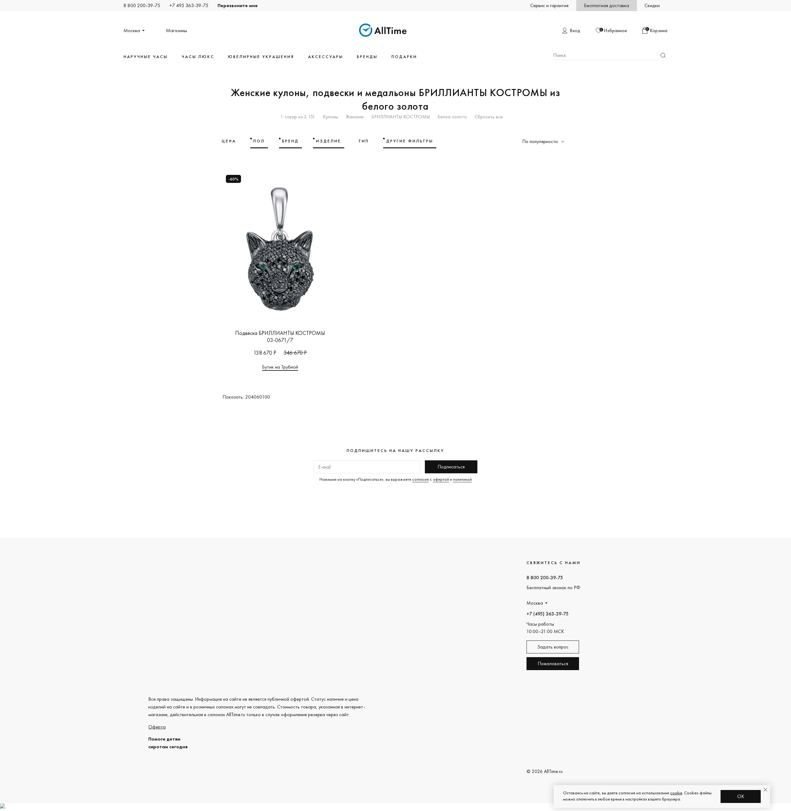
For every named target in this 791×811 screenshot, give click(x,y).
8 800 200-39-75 (142, 5)
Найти (663, 55)
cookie (676, 793)
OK (740, 796)
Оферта (157, 727)
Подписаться (451, 466)
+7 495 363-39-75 (188, 5)
